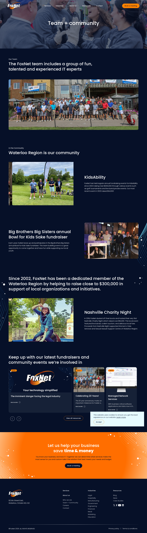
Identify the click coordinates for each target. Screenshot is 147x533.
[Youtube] (120, 506)
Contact (99, 6)
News (115, 498)
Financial (91, 509)
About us (73, 6)
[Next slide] (19, 418)
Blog (115, 495)
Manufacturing (93, 501)
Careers (66, 505)
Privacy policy (114, 528)
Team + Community (70, 503)
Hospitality (92, 498)
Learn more (121, 417)
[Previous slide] (12, 418)
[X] (114, 506)
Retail (90, 512)
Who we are (67, 500)
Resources (86, 6)
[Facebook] (117, 506)
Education (92, 517)
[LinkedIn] (123, 506)
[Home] (14, 5)
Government (93, 503)
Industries (59, 6)
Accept (99, 422)
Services (47, 6)
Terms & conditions (129, 528)
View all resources (73, 418)
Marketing (91, 514)
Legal (90, 495)
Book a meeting (131, 6)
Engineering (92, 506)
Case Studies (118, 501)
